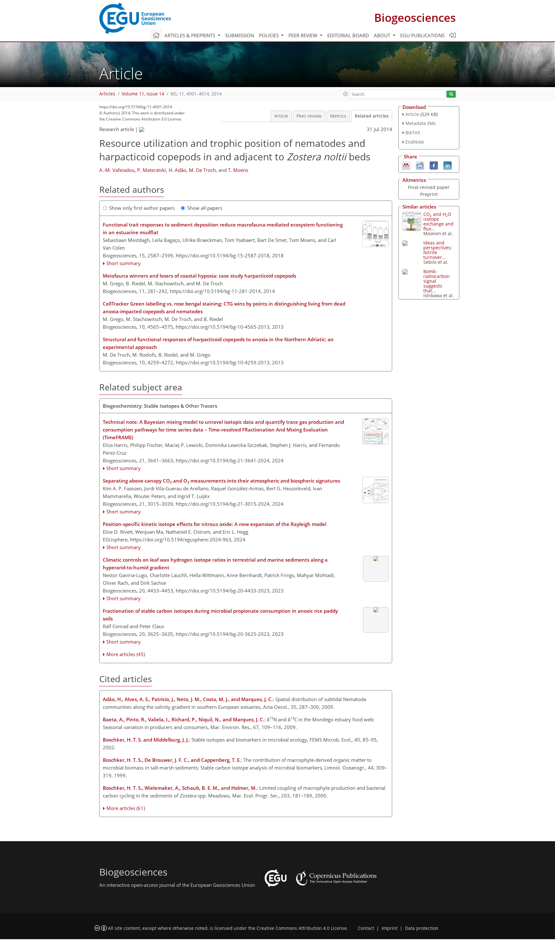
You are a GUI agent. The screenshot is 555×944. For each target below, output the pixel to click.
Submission (239, 35)
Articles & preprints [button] (190, 35)
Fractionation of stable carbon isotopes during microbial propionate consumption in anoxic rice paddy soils (220, 615)
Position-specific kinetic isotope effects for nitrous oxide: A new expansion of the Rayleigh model (214, 524)
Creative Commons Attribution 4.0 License (302, 928)
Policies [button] (269, 35)
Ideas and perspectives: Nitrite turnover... (437, 250)
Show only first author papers (142, 208)
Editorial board (348, 35)
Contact (366, 928)
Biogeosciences (415, 17)
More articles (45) (125, 654)
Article (281, 116)
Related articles (372, 116)
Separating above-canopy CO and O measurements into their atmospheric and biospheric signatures (221, 481)
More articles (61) (125, 808)
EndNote (414, 142)
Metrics (338, 116)
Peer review (309, 116)
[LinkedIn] (447, 165)
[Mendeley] (406, 165)
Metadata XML (420, 123)
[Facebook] (433, 165)
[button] (345, 94)
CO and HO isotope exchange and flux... (438, 221)
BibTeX (412, 132)
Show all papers (204, 208)
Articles (107, 94)
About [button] (383, 35)
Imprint (390, 928)
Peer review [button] (303, 35)
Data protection (421, 928)
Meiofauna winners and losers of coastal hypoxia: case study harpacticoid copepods (199, 275)
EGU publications (422, 35)
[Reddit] (420, 165)
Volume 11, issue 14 (143, 94)
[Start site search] (451, 94)
